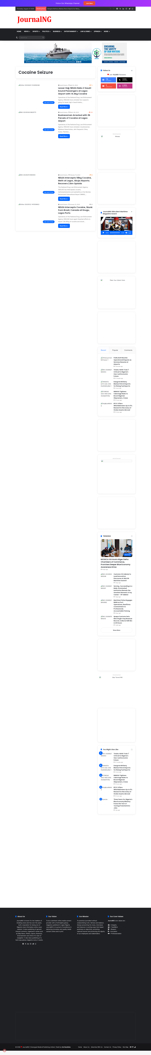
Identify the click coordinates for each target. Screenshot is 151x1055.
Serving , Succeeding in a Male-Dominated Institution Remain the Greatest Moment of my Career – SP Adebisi (123, 590)
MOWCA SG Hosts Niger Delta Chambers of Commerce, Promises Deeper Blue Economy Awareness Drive (115, 563)
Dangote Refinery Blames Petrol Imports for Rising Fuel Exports (67, 9)
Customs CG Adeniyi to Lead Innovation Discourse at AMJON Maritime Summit (122, 577)
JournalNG (25, 1047)
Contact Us (107, 1047)
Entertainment (70, 31)
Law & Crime (85, 31)
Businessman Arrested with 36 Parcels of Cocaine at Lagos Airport (74, 118)
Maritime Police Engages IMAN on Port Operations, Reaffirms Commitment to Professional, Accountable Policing (123, 605)
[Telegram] (33, 944)
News (26, 31)
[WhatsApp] (35, 944)
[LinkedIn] (28, 944)
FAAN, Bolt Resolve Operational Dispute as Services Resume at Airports (122, 361)
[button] (116, 226)
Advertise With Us (97, 1047)
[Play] (103, 233)
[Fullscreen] (130, 233)
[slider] (115, 232)
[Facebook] (23, 944)
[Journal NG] (34, 19)
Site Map (125, 1047)
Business (56, 31)
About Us (86, 1047)
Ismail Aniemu (64, 85)
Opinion (97, 31)
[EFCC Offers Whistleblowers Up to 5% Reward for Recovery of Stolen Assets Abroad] (106, 406)
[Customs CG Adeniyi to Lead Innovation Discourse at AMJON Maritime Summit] (106, 577)
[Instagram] (30, 944)
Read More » (64, 107)
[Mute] (126, 233)
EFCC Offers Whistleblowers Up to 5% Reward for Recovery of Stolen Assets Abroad (123, 406)
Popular (115, 350)
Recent (103, 350)
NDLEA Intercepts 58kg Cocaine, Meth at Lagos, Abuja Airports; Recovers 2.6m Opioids (75, 180)
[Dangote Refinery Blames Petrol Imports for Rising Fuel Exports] (106, 384)
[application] (116, 226)
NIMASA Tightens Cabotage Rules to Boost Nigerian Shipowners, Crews (121, 395)
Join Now (89, 3)
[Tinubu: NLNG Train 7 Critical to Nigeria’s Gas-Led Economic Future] (106, 372)
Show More (116, 630)
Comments (128, 350)
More (106, 31)
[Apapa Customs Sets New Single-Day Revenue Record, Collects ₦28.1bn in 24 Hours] (106, 619)
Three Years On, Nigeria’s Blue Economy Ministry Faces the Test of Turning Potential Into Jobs (123, 803)
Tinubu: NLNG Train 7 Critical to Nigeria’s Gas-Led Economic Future (121, 373)
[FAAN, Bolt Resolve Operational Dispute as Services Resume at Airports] (106, 360)
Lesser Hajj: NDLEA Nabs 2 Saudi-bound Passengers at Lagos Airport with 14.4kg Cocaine (75, 91)
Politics (45, 31)
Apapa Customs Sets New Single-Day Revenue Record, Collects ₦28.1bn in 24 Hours (123, 619)
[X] (25, 944)
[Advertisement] (56, 155)
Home (19, 31)
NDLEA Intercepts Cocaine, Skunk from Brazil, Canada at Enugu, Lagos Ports (75, 210)
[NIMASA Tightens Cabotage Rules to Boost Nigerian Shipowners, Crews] (106, 394)
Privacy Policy (117, 1047)
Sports (35, 31)
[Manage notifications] (4, 1050)
